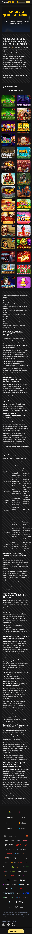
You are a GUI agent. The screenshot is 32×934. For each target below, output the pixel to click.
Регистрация (21, 2)
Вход (28, 2)
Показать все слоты (16, 90)
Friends (8, 2)
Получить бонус (16, 931)
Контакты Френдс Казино (16, 907)
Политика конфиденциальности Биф (16, 906)
